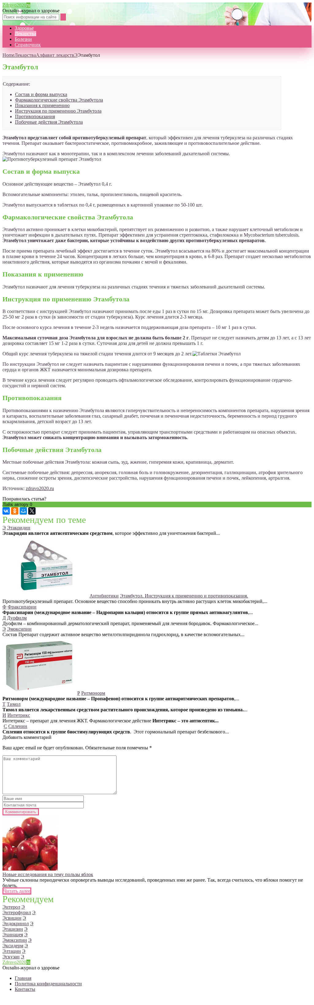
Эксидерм (12, 945)
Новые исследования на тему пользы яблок (47, 874)
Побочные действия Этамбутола (49, 122)
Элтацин (11, 951)
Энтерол (11, 907)
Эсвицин (11, 918)
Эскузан (11, 956)
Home (8, 55)
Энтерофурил (16, 912)
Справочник (28, 44)
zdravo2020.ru (40, 488)
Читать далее (16, 891)
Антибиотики (104, 595)
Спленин (17, 726)
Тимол (14, 704)
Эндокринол (15, 923)
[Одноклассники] (14, 511)
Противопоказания (35, 116)
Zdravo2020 (16, 5)
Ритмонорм (93, 693)
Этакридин (18, 527)
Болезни (23, 39)
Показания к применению (42, 105)
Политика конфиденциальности (48, 983)
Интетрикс (18, 715)
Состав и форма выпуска (41, 94)
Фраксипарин (22, 606)
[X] (32, 511)
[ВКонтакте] (6, 511)
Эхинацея (12, 934)
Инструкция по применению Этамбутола (58, 111)
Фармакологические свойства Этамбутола (59, 99)
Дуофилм (17, 617)
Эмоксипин (19, 629)
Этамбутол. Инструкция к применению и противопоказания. (184, 595)
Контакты (25, 989)
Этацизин (12, 929)
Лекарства (25, 33)
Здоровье (24, 28)
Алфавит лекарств (55, 55)
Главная (23, 978)
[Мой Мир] (23, 511)
